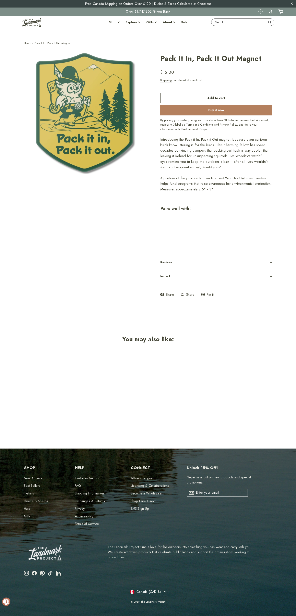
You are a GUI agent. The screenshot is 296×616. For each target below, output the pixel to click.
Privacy (80, 508)
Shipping (166, 80)
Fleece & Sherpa (36, 501)
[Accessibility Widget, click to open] (6, 602)
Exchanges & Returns (90, 501)
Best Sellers (32, 485)
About (167, 22)
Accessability (84, 516)
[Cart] (281, 12)
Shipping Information (89, 493)
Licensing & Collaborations (150, 485)
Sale (184, 22)
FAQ (78, 485)
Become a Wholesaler (147, 493)
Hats (27, 508)
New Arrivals (33, 478)
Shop (113, 22)
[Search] (269, 22)
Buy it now (216, 110)
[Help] (260, 12)
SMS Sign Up (140, 508)
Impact (165, 276)
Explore (131, 22)
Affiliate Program (142, 478)
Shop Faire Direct (143, 501)
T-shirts (29, 493)
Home (27, 43)
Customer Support (87, 478)
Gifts (150, 22)
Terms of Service (87, 523)
